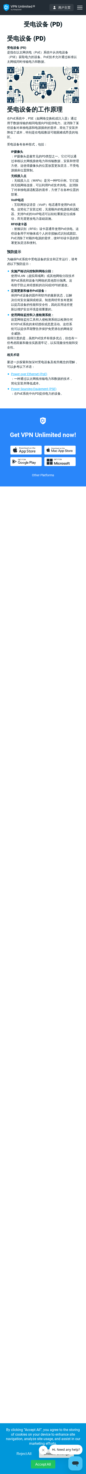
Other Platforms (43, 475)
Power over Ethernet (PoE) (29, 374)
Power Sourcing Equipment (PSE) (33, 389)
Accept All (43, 1464)
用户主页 (64, 7)
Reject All (24, 1454)
